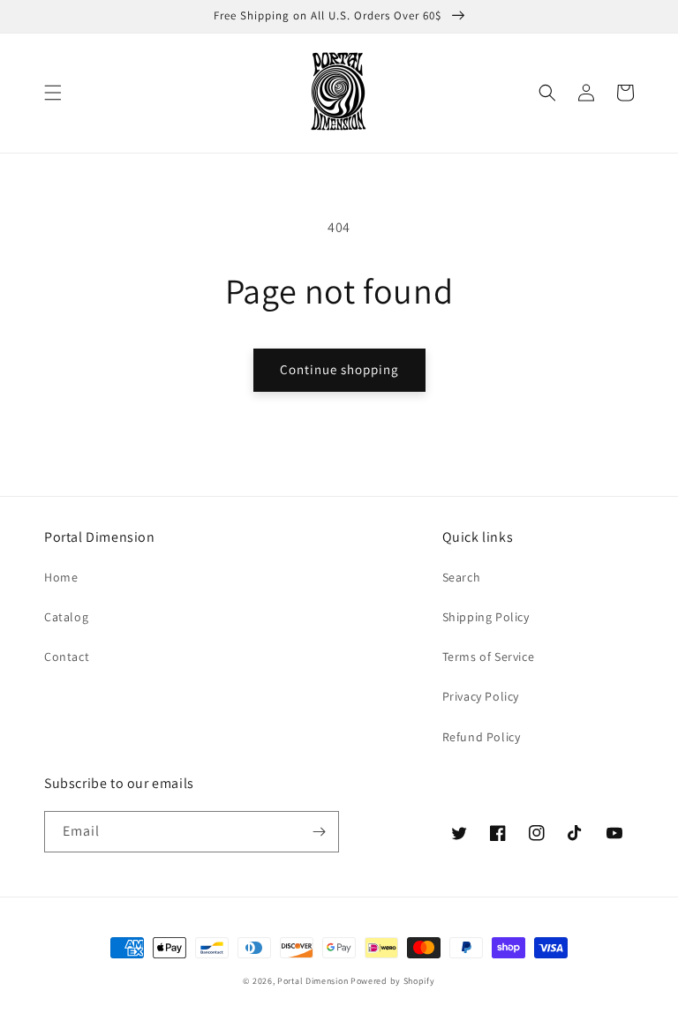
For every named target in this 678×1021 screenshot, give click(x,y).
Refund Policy (481, 737)
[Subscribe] (318, 831)
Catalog (66, 617)
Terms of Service (488, 656)
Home (61, 577)
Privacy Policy (480, 696)
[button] (53, 92)
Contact (66, 656)
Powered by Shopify (392, 981)
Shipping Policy (486, 617)
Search (461, 577)
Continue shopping (339, 369)
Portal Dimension (312, 981)
